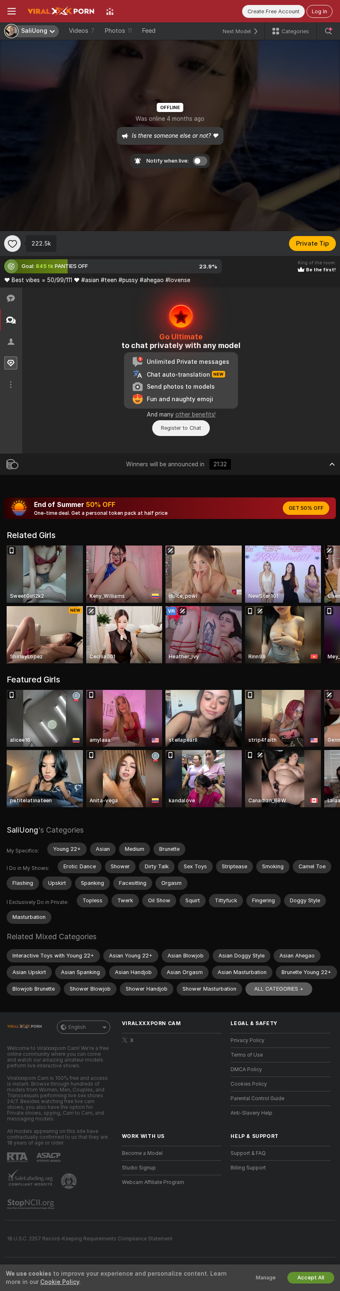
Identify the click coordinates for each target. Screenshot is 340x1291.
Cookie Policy (59, 1282)
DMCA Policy (246, 1069)
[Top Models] (110, 11)
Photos (118, 30)
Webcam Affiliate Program (153, 1182)
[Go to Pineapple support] (69, 1181)
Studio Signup (139, 1168)
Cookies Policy (249, 1084)
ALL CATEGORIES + (279, 989)
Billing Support (248, 1168)
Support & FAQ (248, 1153)
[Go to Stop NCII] (31, 1204)
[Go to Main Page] (61, 11)
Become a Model (142, 1153)
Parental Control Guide (257, 1098)
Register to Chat (181, 428)
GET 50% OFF (306, 508)
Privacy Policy (248, 1040)
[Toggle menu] (11, 11)
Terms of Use (247, 1055)
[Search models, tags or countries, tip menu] (328, 31)
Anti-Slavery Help (251, 1113)
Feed (148, 30)
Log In (319, 11)
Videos (82, 30)
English (77, 1027)
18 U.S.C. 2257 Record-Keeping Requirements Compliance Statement (89, 1239)
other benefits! (195, 414)
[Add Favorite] (12, 243)
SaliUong (22, 830)
